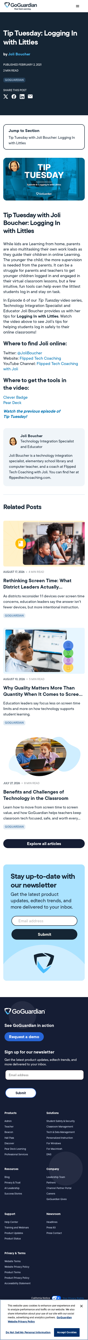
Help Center (11, 1222)
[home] (21, 6)
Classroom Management (59, 1126)
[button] (77, 6)
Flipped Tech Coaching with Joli (40, 366)
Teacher (9, 1126)
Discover (9, 1143)
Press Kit (51, 1227)
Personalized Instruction (59, 1138)
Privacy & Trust (12, 1182)
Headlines (51, 1222)
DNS (48, 1154)
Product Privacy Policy (17, 1278)
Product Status (13, 1238)
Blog (7, 1177)
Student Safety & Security (60, 1121)
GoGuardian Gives (56, 1199)
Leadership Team (55, 1177)
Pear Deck (12, 402)
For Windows (53, 1143)
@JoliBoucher (29, 353)
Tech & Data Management (60, 1132)
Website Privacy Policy (17, 1266)
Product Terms (12, 1272)
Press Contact (54, 1233)
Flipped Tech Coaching (40, 358)
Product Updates (14, 1233)
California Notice (40, 1298)
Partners (50, 1182)
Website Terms (12, 1261)
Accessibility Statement (17, 1283)
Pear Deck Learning (15, 1149)
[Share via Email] (30, 96)
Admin (8, 1121)
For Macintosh (54, 1149)
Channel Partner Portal (58, 1188)
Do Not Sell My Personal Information (28, 1332)
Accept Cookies (67, 1332)
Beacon (9, 1132)
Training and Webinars (17, 1227)
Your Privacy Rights (73, 1298)
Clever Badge (15, 397)
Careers (50, 1193)
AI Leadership (12, 1188)
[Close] (81, 1306)
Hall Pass (9, 1138)
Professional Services (16, 1154)
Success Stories (13, 1193)
